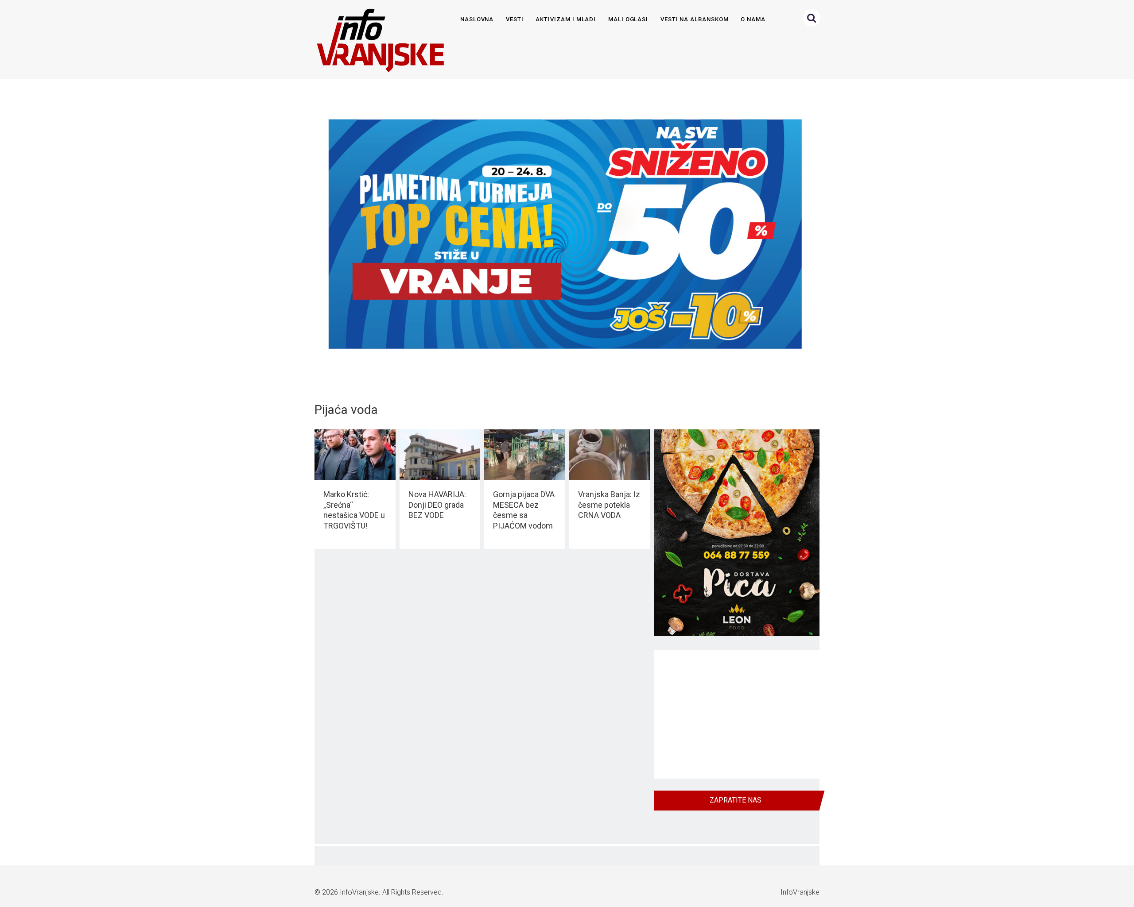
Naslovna (477, 19)
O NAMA (753, 19)
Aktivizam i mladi (566, 19)
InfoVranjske (359, 892)
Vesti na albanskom (694, 19)
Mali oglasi (628, 19)
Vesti (515, 19)
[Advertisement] (737, 714)
